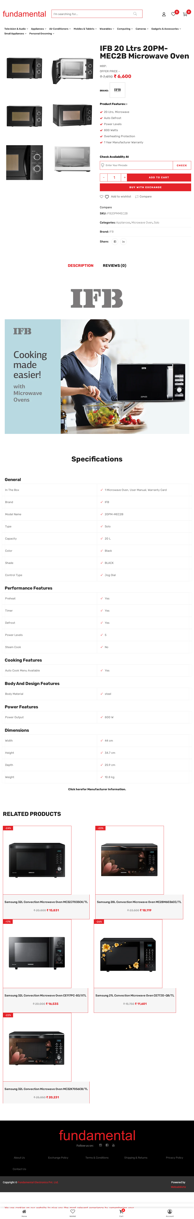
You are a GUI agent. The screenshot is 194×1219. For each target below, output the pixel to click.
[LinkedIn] (123, 241)
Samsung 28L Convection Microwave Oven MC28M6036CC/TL (139, 902)
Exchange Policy (58, 1157)
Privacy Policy (174, 1157)
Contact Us (19, 1169)
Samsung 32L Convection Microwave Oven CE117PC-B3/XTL (45, 995)
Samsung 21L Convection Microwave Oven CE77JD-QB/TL (134, 995)
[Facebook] (115, 241)
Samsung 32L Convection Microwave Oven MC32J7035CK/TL (46, 902)
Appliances (123, 222)
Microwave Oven (142, 222)
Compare (146, 196)
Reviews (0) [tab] (114, 265)
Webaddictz (178, 1187)
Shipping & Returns (135, 1157)
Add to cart (159, 177)
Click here (75, 789)
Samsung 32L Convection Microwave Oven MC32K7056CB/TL (46, 1089)
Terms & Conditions (97, 1157)
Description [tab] (80, 265)
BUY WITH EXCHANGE (145, 187)
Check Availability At (114, 157)
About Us (19, 1157)
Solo (156, 222)
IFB (111, 231)
